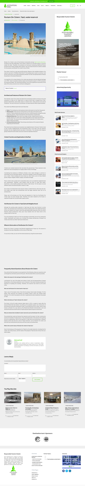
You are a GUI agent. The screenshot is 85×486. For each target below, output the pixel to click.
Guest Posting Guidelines (37, 465)
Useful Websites (35, 474)
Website (33, 373)
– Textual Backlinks (36, 460)
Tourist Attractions (15, 11)
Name (5, 373)
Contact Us (34, 479)
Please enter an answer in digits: (9, 378)
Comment (6, 363)
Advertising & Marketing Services (37, 457)
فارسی (72, 5)
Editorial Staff (18, 340)
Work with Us (34, 472)
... (46, 456)
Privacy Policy (35, 476)
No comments (15, 20)
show (15, 88)
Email (19, 373)
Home (5, 11)
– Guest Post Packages (36, 459)
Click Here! (51, 1)
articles (9, 11)
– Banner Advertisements (37, 462)
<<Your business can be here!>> (67, 80)
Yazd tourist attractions (39, 62)
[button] (78, 5)
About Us (34, 477)
